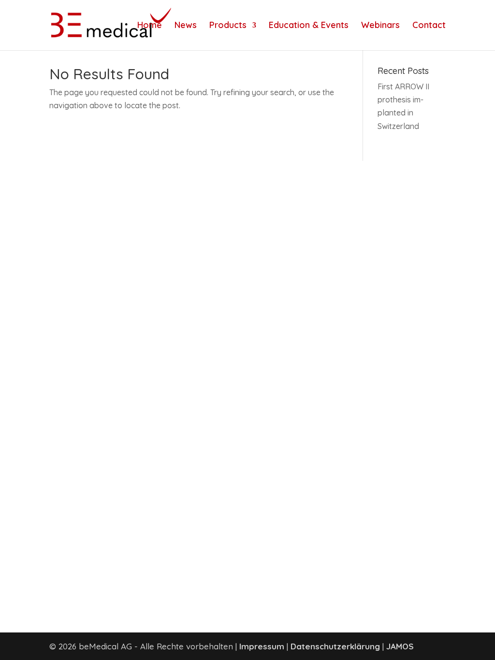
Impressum (261, 646)
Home (149, 26)
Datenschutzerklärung (335, 646)
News (186, 26)
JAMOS (400, 646)
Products (228, 26)
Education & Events (309, 26)
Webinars (380, 26)
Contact (429, 26)
